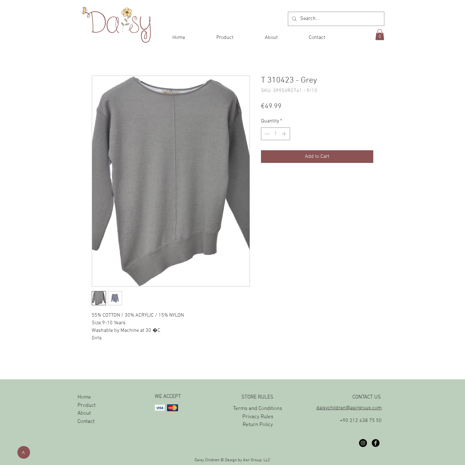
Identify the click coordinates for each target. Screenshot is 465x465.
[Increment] (284, 134)
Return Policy (258, 425)
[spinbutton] (275, 134)
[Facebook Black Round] (376, 443)
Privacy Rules (257, 417)
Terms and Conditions (257, 409)
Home (84, 397)
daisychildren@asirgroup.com (349, 408)
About (84, 413)
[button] (379, 34)
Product (87, 405)
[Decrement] (266, 134)
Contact (86, 421)
